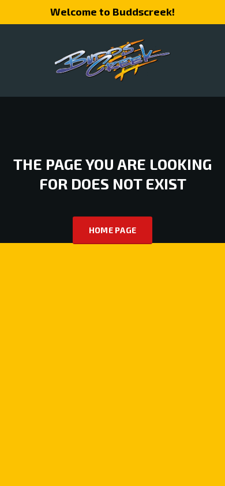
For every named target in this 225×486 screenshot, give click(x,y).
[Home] (112, 59)
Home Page (113, 230)
